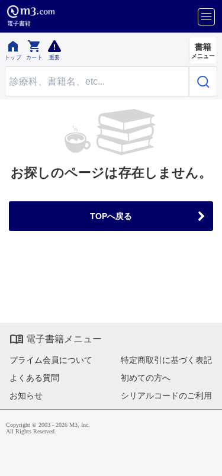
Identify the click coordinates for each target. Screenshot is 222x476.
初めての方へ (145, 378)
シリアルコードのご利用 (166, 395)
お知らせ (26, 395)
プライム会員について (50, 360)
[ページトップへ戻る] (205, 459)
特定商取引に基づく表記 (166, 360)
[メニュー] (206, 16)
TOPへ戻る (111, 216)
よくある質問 (34, 378)
